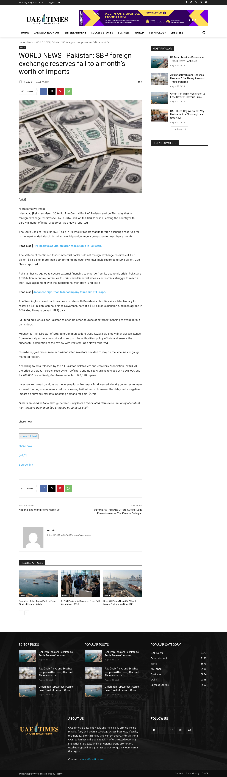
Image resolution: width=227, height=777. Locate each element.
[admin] (21, 82)
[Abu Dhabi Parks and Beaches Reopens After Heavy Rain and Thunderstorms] (159, 79)
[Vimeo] (201, 3)
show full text (28, 436)
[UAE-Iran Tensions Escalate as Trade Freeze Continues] (159, 62)
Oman (22, 595)
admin (29, 82)
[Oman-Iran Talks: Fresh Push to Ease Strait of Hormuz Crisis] (38, 583)
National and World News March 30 (39, 509)
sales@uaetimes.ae (93, 759)
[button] (204, 32)
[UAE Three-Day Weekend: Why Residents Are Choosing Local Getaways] (159, 115)
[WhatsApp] (68, 91)
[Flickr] (171, 730)
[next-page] (26, 613)
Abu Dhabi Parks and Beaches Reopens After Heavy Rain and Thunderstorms (187, 78)
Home (22, 42)
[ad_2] (23, 455)
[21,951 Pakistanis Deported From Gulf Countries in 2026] (80, 583)
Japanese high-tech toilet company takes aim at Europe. (70, 292)
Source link (26, 464)
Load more (178, 129)
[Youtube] (206, 3)
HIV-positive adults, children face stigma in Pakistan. (68, 246)
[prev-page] (21, 613)
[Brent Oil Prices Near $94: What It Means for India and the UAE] (122, 583)
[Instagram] (191, 3)
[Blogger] (154, 730)
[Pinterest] (60, 91)
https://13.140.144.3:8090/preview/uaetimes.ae (69, 535)
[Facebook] (186, 3)
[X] (196, 3)
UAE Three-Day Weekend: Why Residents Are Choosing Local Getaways (187, 114)
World (30, 42)
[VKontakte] (189, 730)
